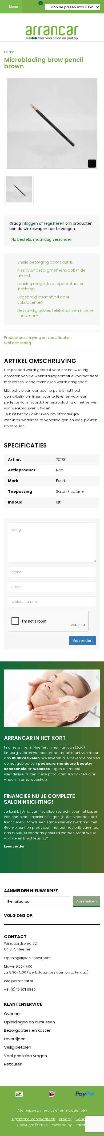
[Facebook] (39, 914)
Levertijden (15, 1039)
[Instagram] (57, 914)
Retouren (13, 1064)
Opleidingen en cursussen (29, 1022)
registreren (54, 223)
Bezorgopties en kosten (27, 1030)
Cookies (82, 1119)
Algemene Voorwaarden (33, 1119)
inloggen (30, 223)
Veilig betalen (17, 1047)
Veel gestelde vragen (25, 1056)
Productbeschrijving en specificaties (37, 337)
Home (9, 51)
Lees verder (14, 846)
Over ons (13, 1013)
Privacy (65, 1119)
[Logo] (52, 31)
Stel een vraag (17, 343)
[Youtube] (48, 914)
